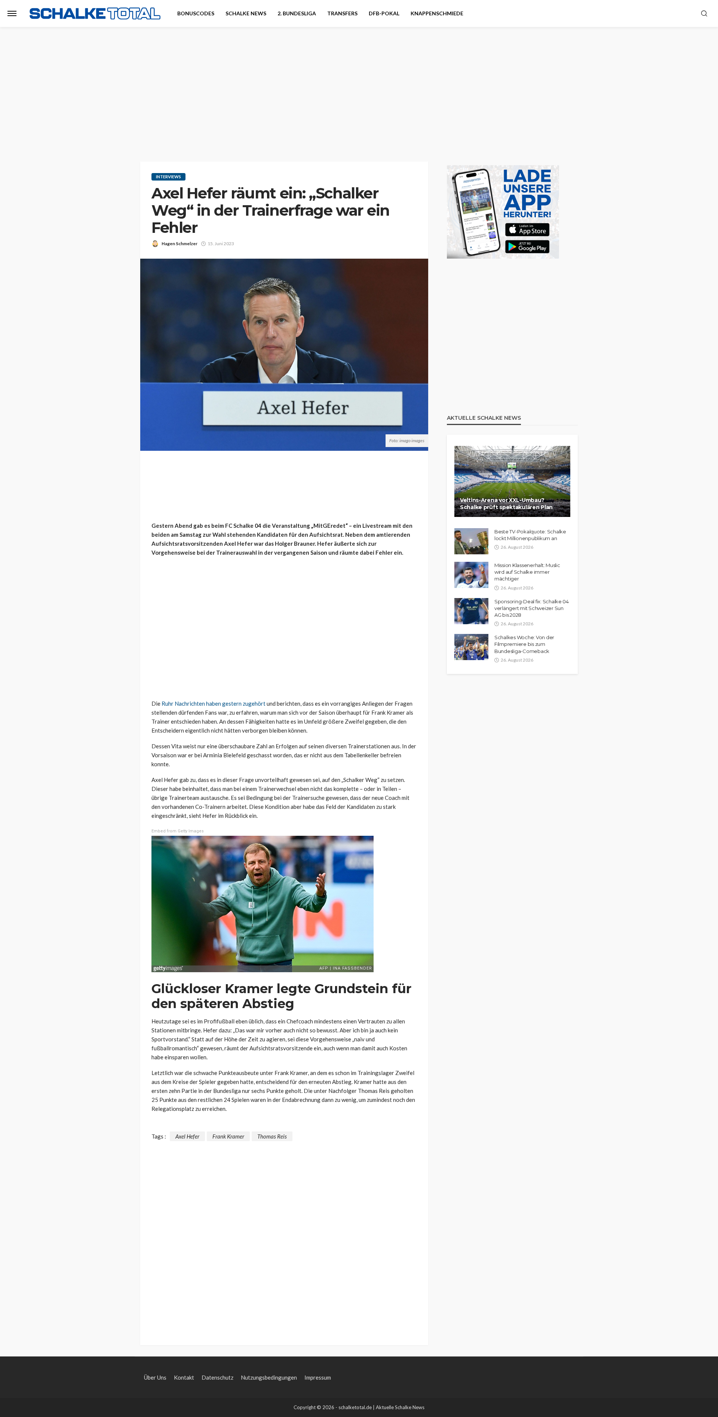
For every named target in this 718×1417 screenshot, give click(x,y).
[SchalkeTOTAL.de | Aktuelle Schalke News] (95, 13)
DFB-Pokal (384, 13)
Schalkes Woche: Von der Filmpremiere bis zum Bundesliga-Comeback (524, 644)
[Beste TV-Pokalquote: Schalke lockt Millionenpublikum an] (471, 541)
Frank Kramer (228, 1136)
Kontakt (184, 1377)
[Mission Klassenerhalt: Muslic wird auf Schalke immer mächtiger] (471, 575)
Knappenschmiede (437, 13)
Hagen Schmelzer (179, 243)
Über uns (155, 1377)
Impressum (317, 1377)
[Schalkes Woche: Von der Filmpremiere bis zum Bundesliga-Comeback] (471, 647)
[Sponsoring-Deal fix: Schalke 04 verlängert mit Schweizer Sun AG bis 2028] (471, 611)
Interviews (168, 176)
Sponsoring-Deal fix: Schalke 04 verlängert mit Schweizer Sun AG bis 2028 (531, 608)
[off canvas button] (11, 13)
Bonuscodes (195, 13)
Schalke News (245, 13)
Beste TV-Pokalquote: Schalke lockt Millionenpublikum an (530, 535)
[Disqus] (284, 1234)
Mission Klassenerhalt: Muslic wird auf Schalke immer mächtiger (527, 572)
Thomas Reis (272, 1136)
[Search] (704, 14)
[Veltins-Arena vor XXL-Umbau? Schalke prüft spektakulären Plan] (512, 481)
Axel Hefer (187, 1136)
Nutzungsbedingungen (269, 1377)
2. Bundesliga (296, 13)
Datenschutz (217, 1377)
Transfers (342, 13)
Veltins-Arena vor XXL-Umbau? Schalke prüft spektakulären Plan (506, 504)
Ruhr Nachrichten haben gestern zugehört (214, 703)
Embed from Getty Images (177, 831)
